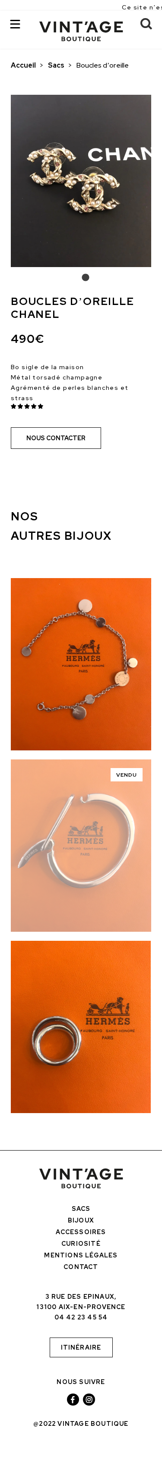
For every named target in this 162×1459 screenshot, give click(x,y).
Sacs (56, 65)
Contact (81, 1267)
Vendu (126, 774)
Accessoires (81, 1232)
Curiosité (81, 1243)
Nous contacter (56, 438)
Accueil (23, 65)
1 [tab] (81, 278)
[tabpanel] (81, 181)
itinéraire (81, 1347)
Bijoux (81, 1220)
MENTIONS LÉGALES (81, 1255)
